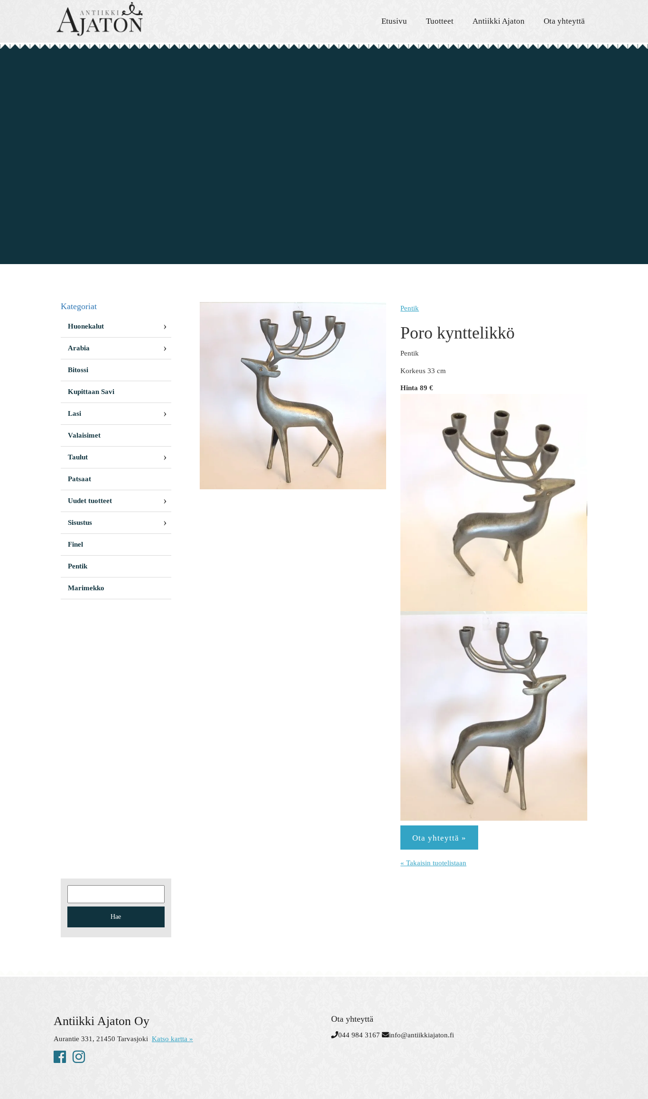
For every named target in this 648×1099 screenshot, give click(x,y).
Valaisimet (84, 435)
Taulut (78, 457)
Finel (75, 544)
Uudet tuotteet (90, 500)
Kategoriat (79, 306)
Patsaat (79, 479)
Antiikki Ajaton (498, 21)
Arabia (79, 348)
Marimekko (86, 588)
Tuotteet (440, 21)
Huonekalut (86, 326)
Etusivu (394, 21)
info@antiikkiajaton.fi (421, 1035)
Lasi (74, 413)
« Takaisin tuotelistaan (433, 863)
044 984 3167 (359, 1035)
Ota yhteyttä (564, 21)
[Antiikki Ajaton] (139, 19)
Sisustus (80, 522)
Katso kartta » (172, 1039)
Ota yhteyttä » (439, 838)
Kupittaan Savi (91, 391)
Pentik (409, 308)
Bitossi (78, 370)
